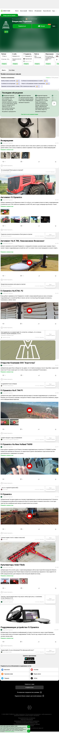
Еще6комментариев (50, 235)
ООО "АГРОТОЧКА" (32, 19)
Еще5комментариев (50, 334)
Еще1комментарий (50, 599)
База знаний (23, 11)
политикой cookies (9, 731)
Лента (16, 11)
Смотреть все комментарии (29, 114)
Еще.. (53, 11)
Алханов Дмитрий (7, 171)
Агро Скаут (5, 489)
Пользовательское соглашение (26, 718)
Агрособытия (47, 11)
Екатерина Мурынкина (8, 385)
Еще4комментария (50, 651)
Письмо (46, 25)
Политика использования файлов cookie (27, 722)
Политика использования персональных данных (27, 724)
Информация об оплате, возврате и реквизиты (26, 721)
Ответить (52, 171)
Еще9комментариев (50, 285)
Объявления (37, 11)
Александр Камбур (7, 652)
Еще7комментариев (50, 438)
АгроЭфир (12, 70)
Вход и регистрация (9, 15)
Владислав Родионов (8, 601)
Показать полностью (7, 149)
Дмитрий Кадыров (7, 236)
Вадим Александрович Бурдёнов (10, 439)
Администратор (6, 337)
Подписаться (22, 26)
